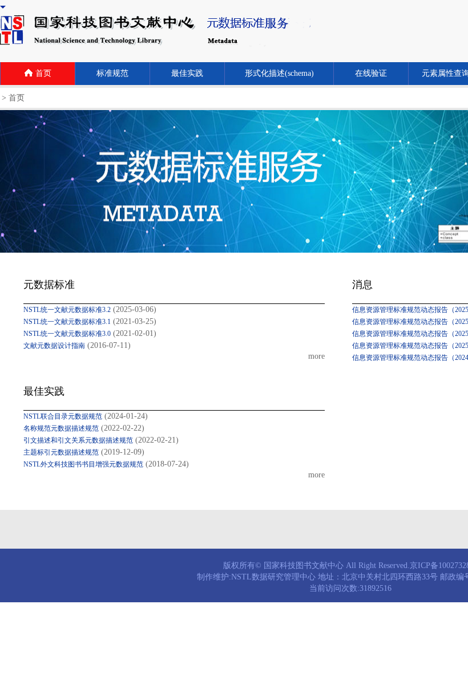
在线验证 (371, 73)
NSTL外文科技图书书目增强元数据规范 (83, 464)
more (316, 356)
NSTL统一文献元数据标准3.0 (67, 334)
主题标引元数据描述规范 (61, 452)
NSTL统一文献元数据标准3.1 (67, 322)
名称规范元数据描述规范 (61, 428)
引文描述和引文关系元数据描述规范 (78, 440)
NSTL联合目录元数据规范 (62, 416)
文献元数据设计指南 (54, 346)
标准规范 (112, 73)
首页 (43, 73)
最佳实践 (187, 73)
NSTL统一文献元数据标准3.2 (67, 310)
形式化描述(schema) (279, 73)
